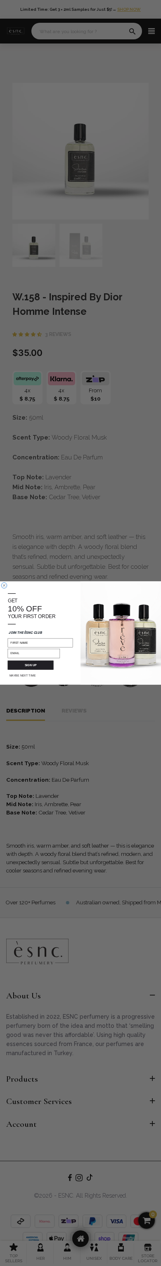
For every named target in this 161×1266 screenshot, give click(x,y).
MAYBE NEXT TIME (22, 675)
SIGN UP (31, 665)
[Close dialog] (4, 585)
